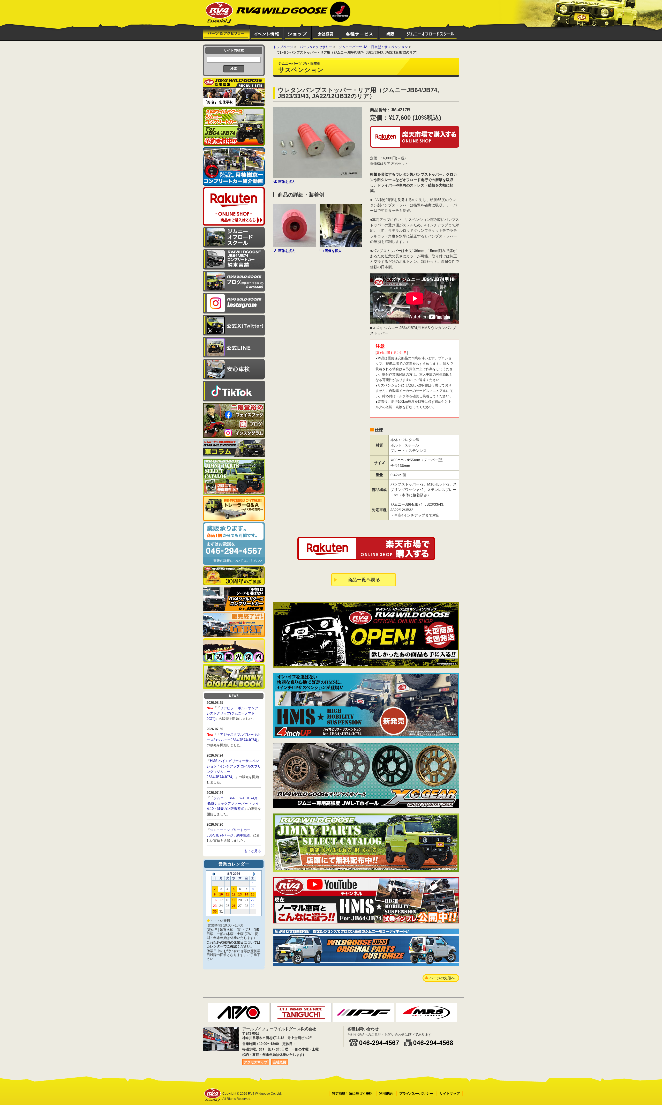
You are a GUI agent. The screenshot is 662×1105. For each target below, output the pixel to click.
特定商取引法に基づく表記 (352, 1093)
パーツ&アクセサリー (316, 47)
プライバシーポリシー (416, 1093)
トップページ (283, 47)
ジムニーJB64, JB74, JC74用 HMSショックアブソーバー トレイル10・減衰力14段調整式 (233, 803)
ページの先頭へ (442, 978)
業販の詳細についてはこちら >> (237, 561)
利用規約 (386, 1093)
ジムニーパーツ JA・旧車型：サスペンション (373, 47)
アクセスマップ (255, 1062)
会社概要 (279, 1062)
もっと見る (252, 851)
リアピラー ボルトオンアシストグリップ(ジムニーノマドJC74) (232, 713)
